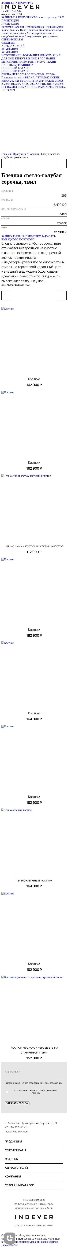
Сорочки (18, 26)
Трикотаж (33, 29)
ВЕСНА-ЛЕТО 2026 (13, 74)
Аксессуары (33, 33)
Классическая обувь (51, 29)
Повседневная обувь (13, 33)
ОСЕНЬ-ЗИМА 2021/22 (41, 86)
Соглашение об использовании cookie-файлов (30, 1241)
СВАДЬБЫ (8, 42)
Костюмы (7, 26)
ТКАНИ (51, 61)
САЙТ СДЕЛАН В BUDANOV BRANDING (34, 1225)
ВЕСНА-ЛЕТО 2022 (13, 86)
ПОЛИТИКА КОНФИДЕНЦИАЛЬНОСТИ (34, 1204)
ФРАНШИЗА (25, 64)
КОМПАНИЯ (9, 48)
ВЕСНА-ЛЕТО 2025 (37, 77)
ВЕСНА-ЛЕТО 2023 (23, 83)
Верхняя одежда (34, 26)
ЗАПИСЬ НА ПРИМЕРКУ (17, 2)
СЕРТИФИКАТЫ (12, 39)
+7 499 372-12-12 (11, 10)
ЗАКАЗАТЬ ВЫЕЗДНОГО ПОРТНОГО (28, 238)
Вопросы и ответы (34, 61)
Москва (49, 17)
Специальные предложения (41, 36)
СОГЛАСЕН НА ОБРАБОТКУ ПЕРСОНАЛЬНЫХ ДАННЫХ (35, 1091)
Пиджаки (50, 26)
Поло (23, 29)
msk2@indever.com (16, 1131)
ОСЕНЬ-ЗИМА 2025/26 (41, 74)
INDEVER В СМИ (26, 58)
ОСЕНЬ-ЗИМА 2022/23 (50, 83)
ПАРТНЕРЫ (9, 64)
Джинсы (14, 29)
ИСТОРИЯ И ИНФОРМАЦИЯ (20, 55)
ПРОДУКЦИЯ (10, 20)
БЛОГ (41, 58)
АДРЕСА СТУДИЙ (13, 45)
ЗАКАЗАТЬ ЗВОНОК (17, 1103)
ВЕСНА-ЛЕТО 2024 (32, 80)
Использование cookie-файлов (34, 1208)
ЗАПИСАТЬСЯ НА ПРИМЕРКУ (21, 236)
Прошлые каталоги (12, 77)
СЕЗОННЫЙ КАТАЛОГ (16, 67)
